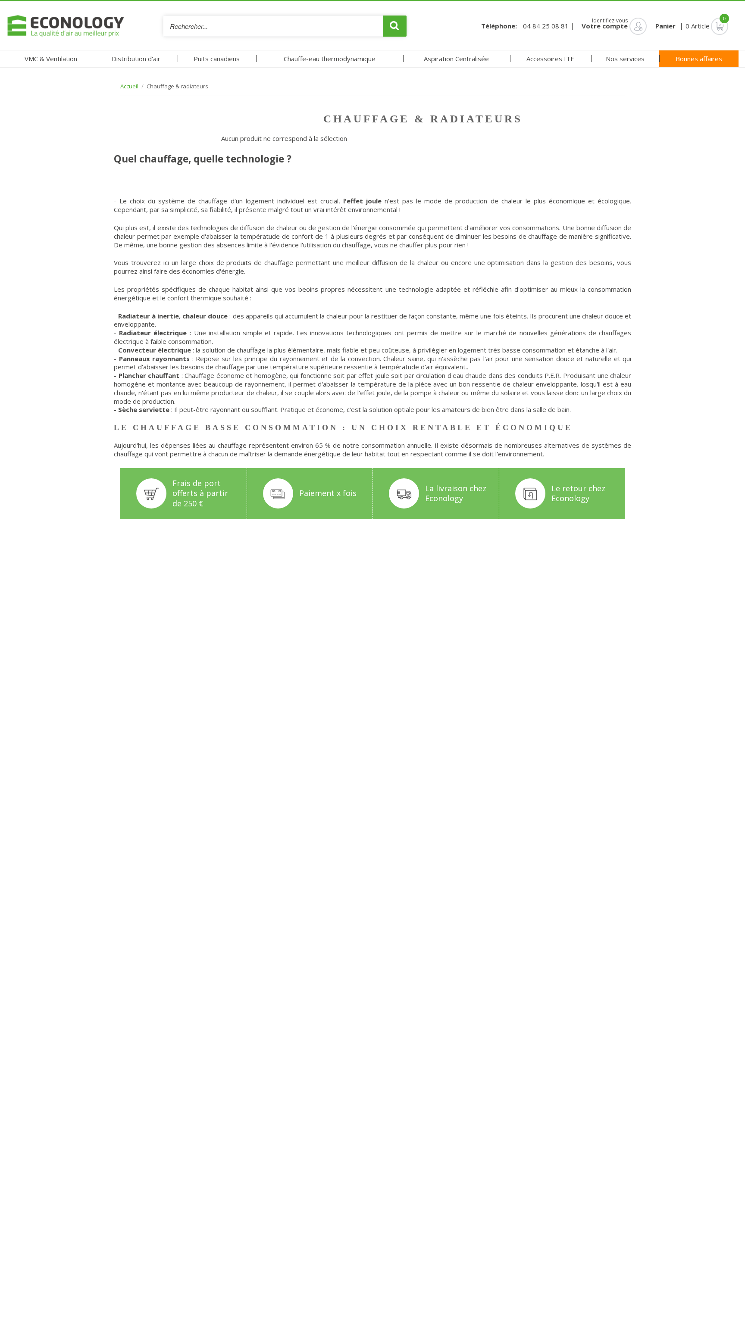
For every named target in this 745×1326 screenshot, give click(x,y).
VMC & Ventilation (51, 58)
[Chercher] (395, 26)
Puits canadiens (217, 58)
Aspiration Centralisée (456, 58)
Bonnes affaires (699, 58)
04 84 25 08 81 (546, 26)
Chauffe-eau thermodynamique (330, 58)
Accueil (129, 86)
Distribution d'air (136, 58)
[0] (707, 25)
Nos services (625, 58)
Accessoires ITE (550, 58)
